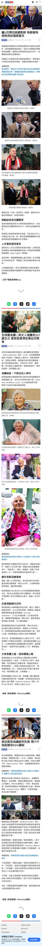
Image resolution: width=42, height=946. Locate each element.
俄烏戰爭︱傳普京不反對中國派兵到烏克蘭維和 (21, 69)
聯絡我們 (4, 925)
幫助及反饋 (24, 928)
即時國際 (4, 40)
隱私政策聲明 (5, 932)
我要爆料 (23, 932)
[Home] (9, 2)
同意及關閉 (33, 940)
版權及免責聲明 (25, 925)
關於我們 (4, 928)
